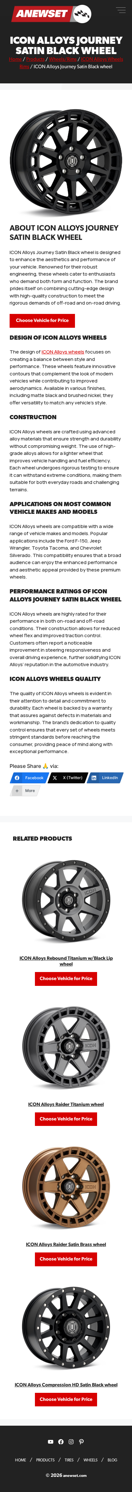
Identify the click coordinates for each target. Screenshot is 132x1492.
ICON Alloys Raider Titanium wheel (66, 1104)
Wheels (90, 1460)
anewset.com (75, 1476)
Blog (112, 1460)
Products (35, 59)
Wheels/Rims (63, 59)
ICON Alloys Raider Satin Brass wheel (66, 1244)
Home (15, 59)
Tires (69, 1460)
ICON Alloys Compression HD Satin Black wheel (66, 1385)
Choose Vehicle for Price (42, 320)
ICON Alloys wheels (63, 351)
